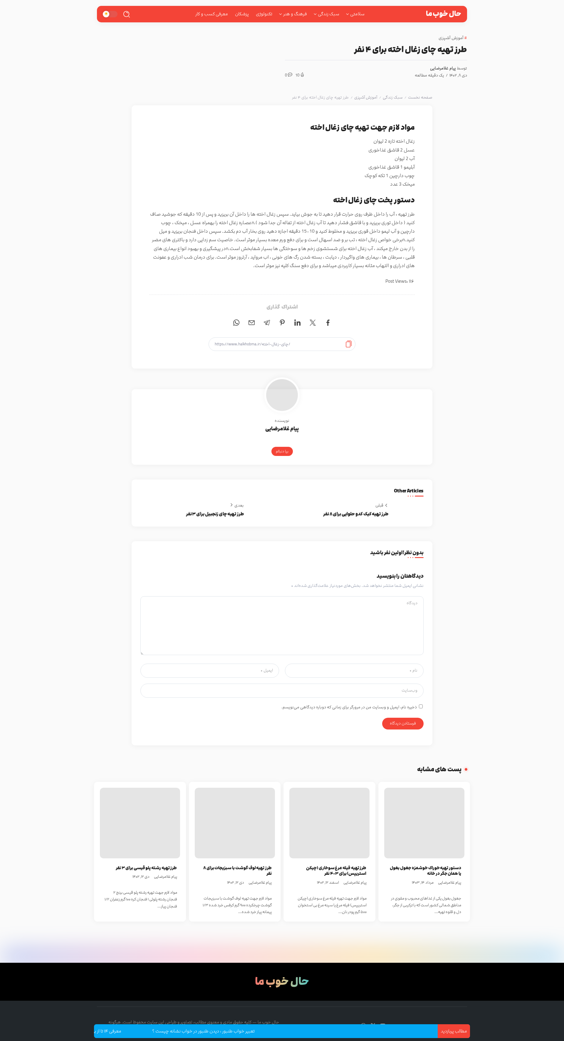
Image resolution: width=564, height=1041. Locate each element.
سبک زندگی (392, 97)
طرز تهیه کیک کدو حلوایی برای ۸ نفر (355, 514)
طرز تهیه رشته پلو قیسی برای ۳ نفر (146, 868)
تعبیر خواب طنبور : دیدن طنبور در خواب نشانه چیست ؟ (226, 1031)
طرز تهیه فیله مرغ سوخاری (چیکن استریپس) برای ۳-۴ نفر (336, 871)
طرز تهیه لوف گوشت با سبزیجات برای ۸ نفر (237, 871)
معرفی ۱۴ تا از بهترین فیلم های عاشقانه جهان (102, 1031)
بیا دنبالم (282, 451)
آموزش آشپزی (365, 97)
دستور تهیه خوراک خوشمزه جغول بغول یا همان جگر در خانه (425, 871)
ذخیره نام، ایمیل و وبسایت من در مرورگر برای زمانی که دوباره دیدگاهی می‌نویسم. (349, 707)
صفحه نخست (420, 97)
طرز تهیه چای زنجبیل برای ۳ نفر (215, 514)
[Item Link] (424, 823)
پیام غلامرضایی (443, 68)
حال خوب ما (443, 14)
